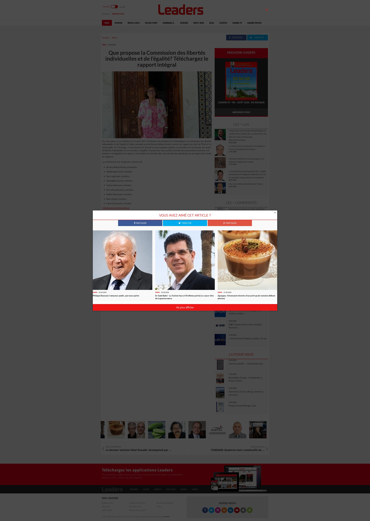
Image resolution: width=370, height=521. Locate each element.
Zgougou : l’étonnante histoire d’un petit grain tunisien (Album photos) (246, 297)
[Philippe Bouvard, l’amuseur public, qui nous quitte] (122, 260)
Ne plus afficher (185, 307)
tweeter (186, 223)
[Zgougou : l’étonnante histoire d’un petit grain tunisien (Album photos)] (247, 260)
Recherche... (222, 9)
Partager (140, 223)
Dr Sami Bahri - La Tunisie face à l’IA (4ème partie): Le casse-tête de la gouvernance (184, 297)
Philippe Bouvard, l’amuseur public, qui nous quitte (116, 296)
